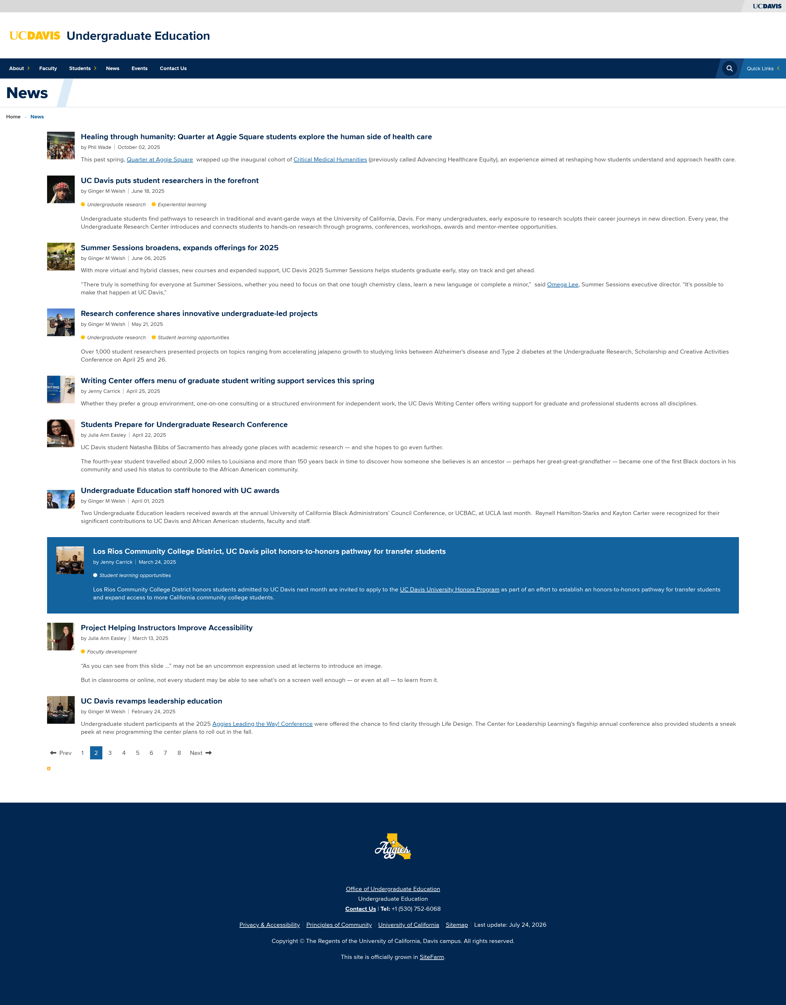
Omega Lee (562, 284)
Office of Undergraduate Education (393, 888)
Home (13, 116)
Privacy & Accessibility (269, 924)
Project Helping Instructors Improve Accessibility (167, 627)
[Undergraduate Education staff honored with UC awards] (61, 498)
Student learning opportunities (193, 337)
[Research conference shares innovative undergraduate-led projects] (61, 321)
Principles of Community (339, 924)
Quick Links (760, 68)
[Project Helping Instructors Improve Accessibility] (61, 636)
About (16, 68)
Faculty (48, 68)
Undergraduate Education (138, 35)
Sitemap (457, 924)
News (112, 68)
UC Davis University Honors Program (449, 589)
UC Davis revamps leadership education (151, 701)
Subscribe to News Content (48, 768)
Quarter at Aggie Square (160, 159)
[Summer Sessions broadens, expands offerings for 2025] (61, 255)
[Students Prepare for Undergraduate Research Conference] (61, 432)
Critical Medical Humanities (330, 159)
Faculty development (112, 651)
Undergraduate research (116, 204)
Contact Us (173, 68)
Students (80, 68)
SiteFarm (432, 956)
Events (140, 68)
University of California (408, 924)
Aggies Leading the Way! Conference (262, 723)
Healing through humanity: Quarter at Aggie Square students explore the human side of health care (256, 136)
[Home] (34, 35)
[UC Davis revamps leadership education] (61, 709)
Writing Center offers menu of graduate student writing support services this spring (227, 380)
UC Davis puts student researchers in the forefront (170, 180)
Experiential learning (182, 204)
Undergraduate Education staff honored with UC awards (180, 490)
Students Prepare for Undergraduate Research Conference (184, 424)
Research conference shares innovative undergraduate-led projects (199, 313)
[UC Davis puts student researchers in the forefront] (61, 188)
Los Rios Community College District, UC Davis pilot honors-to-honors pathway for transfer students (269, 551)
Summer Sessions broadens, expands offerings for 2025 (180, 247)
